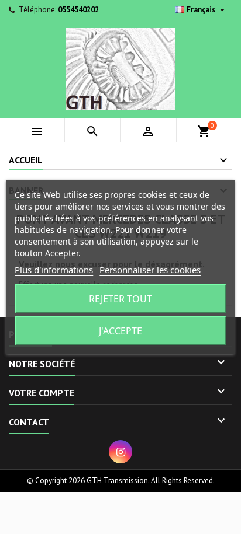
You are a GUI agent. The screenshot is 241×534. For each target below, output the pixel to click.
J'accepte (120, 330)
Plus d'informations (54, 269)
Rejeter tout (120, 298)
